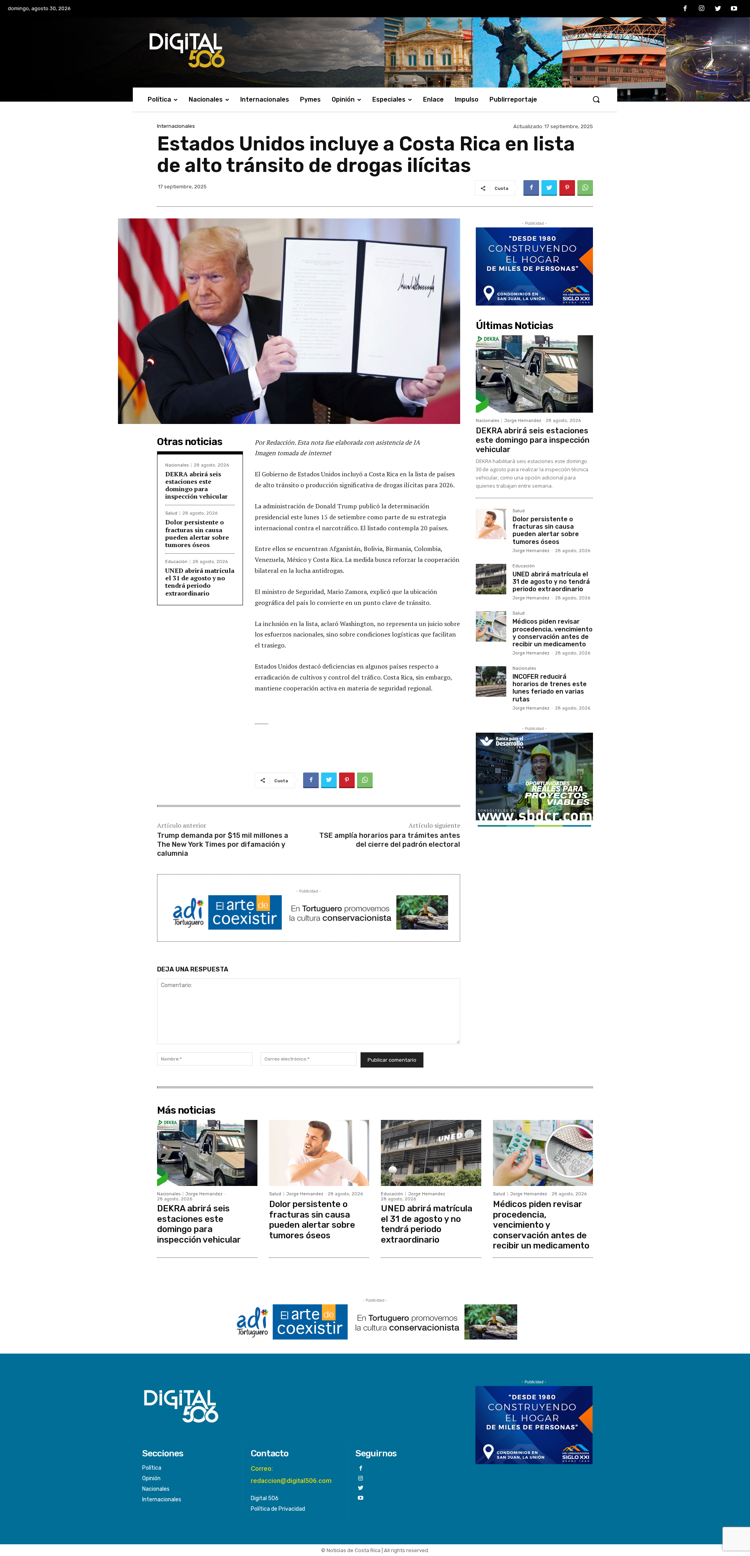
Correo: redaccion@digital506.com (291, 1474)
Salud (171, 513)
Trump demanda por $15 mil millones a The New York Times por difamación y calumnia (222, 844)
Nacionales (177, 465)
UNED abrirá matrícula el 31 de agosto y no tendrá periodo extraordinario (199, 581)
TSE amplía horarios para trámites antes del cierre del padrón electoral (389, 840)
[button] (596, 99)
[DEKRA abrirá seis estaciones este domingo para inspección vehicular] (534, 374)
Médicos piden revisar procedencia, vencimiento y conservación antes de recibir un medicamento (552, 633)
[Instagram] (701, 9)
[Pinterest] (567, 188)
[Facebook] (685, 9)
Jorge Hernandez (522, 420)
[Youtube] (734, 9)
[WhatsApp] (585, 188)
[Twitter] (718, 9)
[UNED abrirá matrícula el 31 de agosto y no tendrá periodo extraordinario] (491, 579)
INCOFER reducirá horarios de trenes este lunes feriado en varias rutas (549, 688)
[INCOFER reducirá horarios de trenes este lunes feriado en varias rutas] (491, 681)
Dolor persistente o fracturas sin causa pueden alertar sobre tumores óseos (197, 533)
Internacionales (176, 126)
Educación (176, 562)
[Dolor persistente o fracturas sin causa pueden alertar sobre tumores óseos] (491, 524)
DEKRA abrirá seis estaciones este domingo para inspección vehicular (196, 485)
